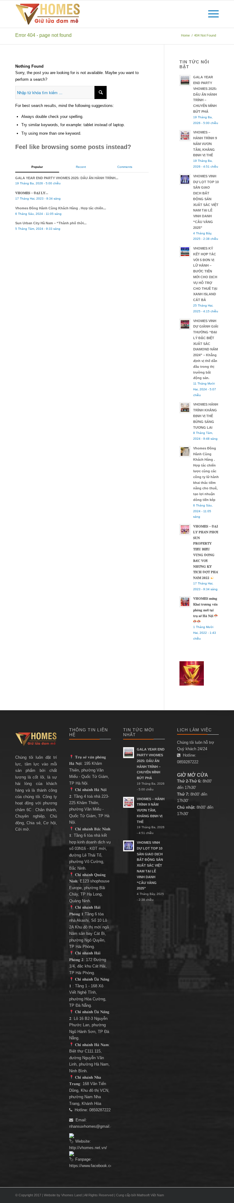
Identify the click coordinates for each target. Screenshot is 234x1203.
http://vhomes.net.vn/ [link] (88, 1147)
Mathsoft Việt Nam (150, 1195)
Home (185, 35)
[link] (104, 1165)
